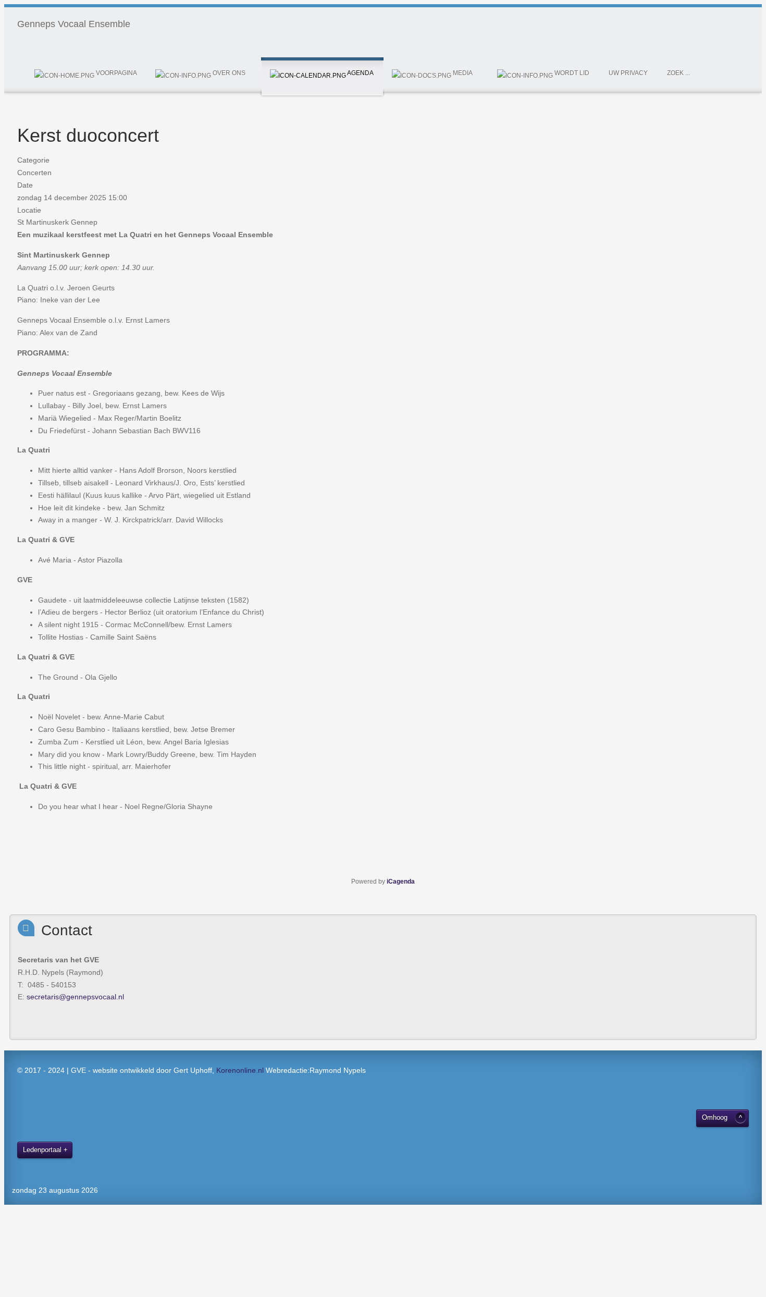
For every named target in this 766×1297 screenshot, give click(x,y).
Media (462, 73)
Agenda (360, 73)
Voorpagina (115, 73)
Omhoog (714, 1117)
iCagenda (401, 881)
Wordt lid (571, 73)
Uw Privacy (628, 73)
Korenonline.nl (240, 1070)
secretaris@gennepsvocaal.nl (75, 997)
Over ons (228, 73)
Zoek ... (678, 73)
